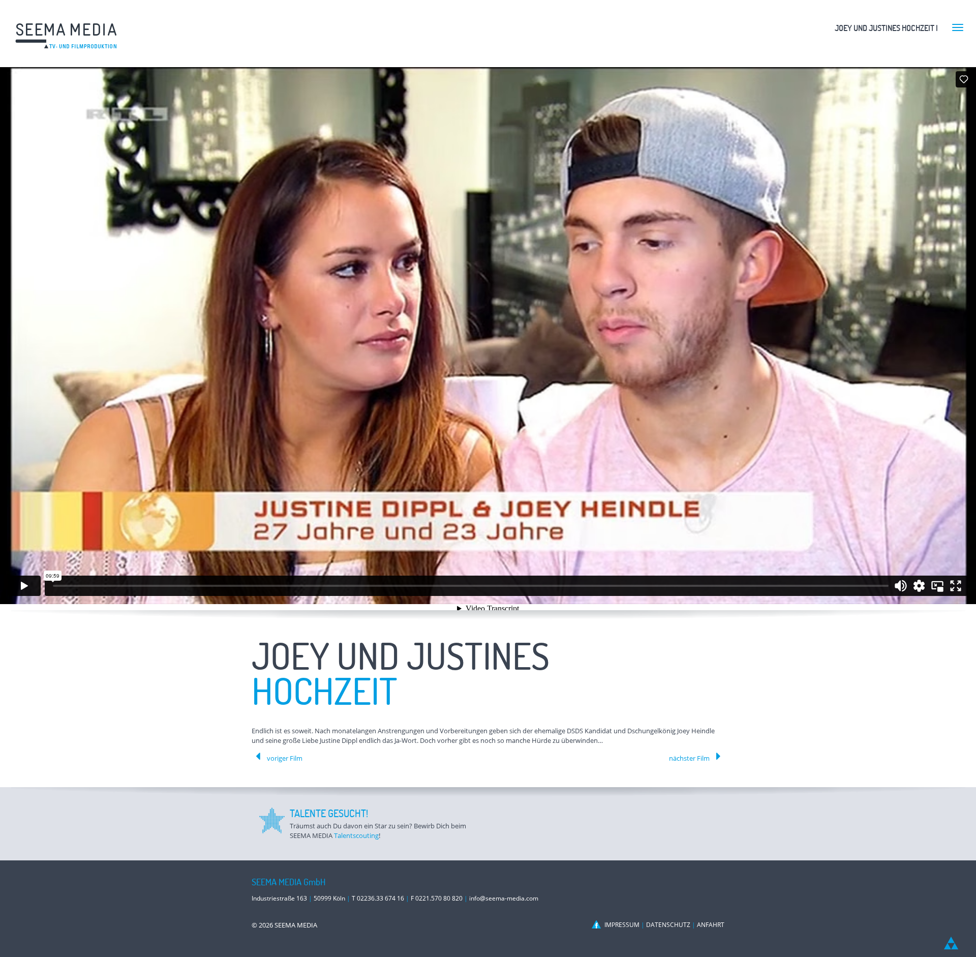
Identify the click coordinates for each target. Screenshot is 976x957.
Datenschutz (668, 924)
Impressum (621, 924)
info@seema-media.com (503, 898)
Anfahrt (710, 924)
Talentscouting (356, 835)
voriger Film (284, 758)
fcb (597, 924)
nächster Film (689, 758)
